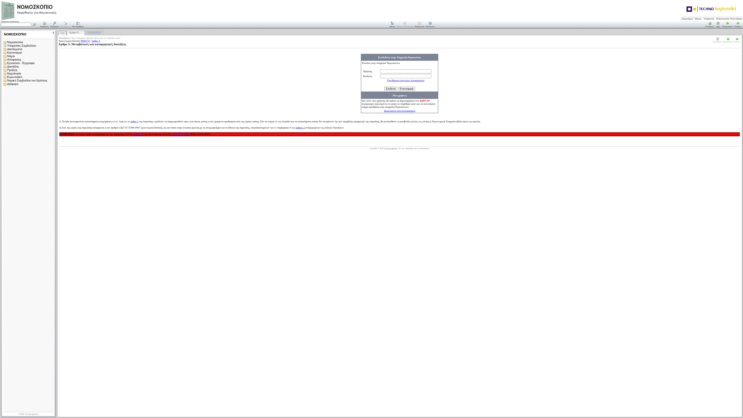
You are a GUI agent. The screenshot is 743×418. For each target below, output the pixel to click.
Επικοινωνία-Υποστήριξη (729, 19)
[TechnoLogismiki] (44, 19)
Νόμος (698, 19)
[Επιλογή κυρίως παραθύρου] (44, 25)
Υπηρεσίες (709, 19)
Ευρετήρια (687, 19)
